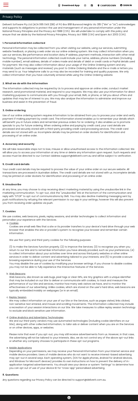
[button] (126, 5)
